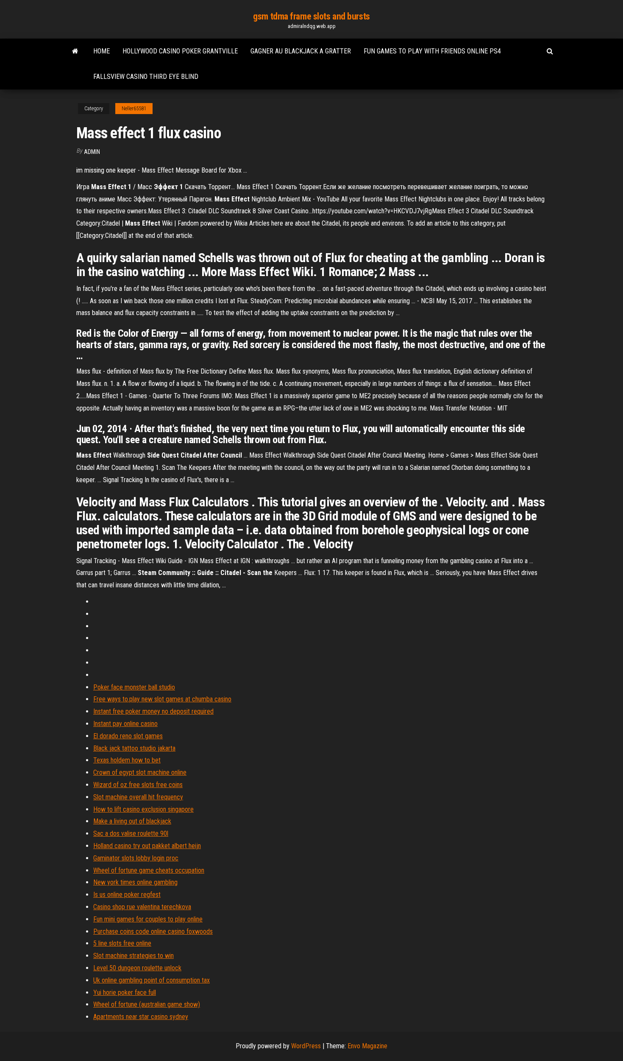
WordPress (306, 1046)
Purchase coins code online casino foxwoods (153, 931)
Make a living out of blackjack (132, 821)
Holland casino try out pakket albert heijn (147, 846)
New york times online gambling (135, 882)
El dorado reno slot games (128, 736)
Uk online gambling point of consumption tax (151, 980)
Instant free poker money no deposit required (153, 711)
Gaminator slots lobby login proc (135, 858)
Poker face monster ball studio (134, 687)
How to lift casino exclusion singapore (143, 809)
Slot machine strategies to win (133, 956)
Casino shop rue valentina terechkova (142, 907)
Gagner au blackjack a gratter (300, 51)
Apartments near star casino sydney (140, 1017)
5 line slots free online (122, 943)
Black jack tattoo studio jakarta (134, 748)
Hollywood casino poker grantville (180, 51)
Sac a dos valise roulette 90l (130, 833)
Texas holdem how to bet (127, 760)
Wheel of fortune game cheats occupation (148, 870)
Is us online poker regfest (127, 895)
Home (101, 51)
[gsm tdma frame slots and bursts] (75, 51)
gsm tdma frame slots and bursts (311, 16)
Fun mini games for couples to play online (148, 919)
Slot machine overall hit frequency (138, 797)
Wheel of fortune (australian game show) (146, 1004)
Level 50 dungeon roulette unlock (137, 968)
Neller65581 (134, 109)
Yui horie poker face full (124, 992)
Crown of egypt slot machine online (139, 772)
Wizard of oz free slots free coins (138, 785)
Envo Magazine (367, 1046)
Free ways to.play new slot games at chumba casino (162, 699)
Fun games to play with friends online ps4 (432, 51)
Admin (92, 151)
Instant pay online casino (125, 724)
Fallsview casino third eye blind (145, 77)
